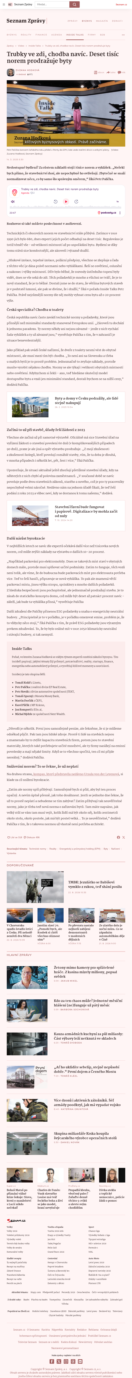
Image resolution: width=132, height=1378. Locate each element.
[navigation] (3, 4)
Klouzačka (79, 1299)
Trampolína (55, 1299)
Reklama (94, 1330)
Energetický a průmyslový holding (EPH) (80, 848)
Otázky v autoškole (98, 1279)
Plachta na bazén (39, 1299)
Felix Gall (52, 1248)
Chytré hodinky (56, 1315)
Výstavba (11, 853)
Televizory (118, 1311)
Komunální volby (15, 1252)
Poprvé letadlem (55, 1266)
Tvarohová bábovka (16, 1275)
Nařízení (115, 848)
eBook (101, 72)
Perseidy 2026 (68, 1292)
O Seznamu (33, 1330)
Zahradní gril (116, 1299)
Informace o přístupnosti (33, 1336)
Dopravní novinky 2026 (100, 1271)
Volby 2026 (12, 1231)
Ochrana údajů (108, 1330)
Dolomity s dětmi (56, 1283)
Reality (52, 848)
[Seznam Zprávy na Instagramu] (66, 1361)
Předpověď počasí (51, 1292)
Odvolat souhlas (103, 1342)
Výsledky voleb (14, 1239)
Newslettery (85, 1342)
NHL (91, 1252)
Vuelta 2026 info (55, 1231)
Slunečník (67, 1299)
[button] (66, 113)
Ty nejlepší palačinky (17, 1262)
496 (123, 72)
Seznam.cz (121, 4)
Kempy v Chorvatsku (57, 1262)
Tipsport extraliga (97, 1239)
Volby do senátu (14, 1248)
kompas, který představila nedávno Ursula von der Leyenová (76, 774)
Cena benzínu (83, 1292)
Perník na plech (14, 1283)
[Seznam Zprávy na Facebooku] (52, 1361)
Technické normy (37, 848)
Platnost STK (95, 1283)
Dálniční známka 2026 (99, 1266)
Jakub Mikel (69, 981)
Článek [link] (13, 89)
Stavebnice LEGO (58, 1311)
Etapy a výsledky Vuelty (59, 1235)
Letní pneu (92, 1311)
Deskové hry (105, 1311)
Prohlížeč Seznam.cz (99, 1336)
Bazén (26, 1299)
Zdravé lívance (14, 1271)
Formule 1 (93, 1248)
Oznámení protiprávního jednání (67, 1336)
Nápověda (57, 1330)
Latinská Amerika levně (59, 1279)
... (123, 33)
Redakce (82, 1330)
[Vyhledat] (74, 4)
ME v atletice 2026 (97, 1243)
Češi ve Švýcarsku (56, 1275)
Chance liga (94, 1231)
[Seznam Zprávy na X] (59, 1361)
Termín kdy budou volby (18, 1243)
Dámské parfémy (76, 1311)
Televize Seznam (27, 1342)
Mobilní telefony (40, 1311)
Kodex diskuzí (69, 1342)
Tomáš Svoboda (71, 1043)
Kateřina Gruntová (75, 1109)
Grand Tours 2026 (56, 1252)
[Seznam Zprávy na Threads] (73, 1361)
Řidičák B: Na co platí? (99, 1275)
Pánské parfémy (73, 1315)
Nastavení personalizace (65, 1348)
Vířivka (65, 1304)
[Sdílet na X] (123, 837)
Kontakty (70, 1330)
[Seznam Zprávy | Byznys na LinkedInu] (80, 1361)
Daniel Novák (70, 1142)
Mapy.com (36, 1292)
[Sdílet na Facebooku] (118, 837)
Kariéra (46, 1330)
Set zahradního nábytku (96, 1299)
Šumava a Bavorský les (58, 1271)
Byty (106, 848)
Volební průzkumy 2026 (18, 1235)
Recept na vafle (14, 1279)
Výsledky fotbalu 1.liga (99, 1235)
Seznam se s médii (49, 1342)
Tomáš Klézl (69, 1076)
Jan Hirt (51, 1239)
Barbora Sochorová (75, 1009)
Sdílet (113, 72)
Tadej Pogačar (54, 1243)
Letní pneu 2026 (96, 1262)
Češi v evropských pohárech (105, 1292)
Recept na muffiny (16, 1266)
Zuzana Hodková (28, 70)
